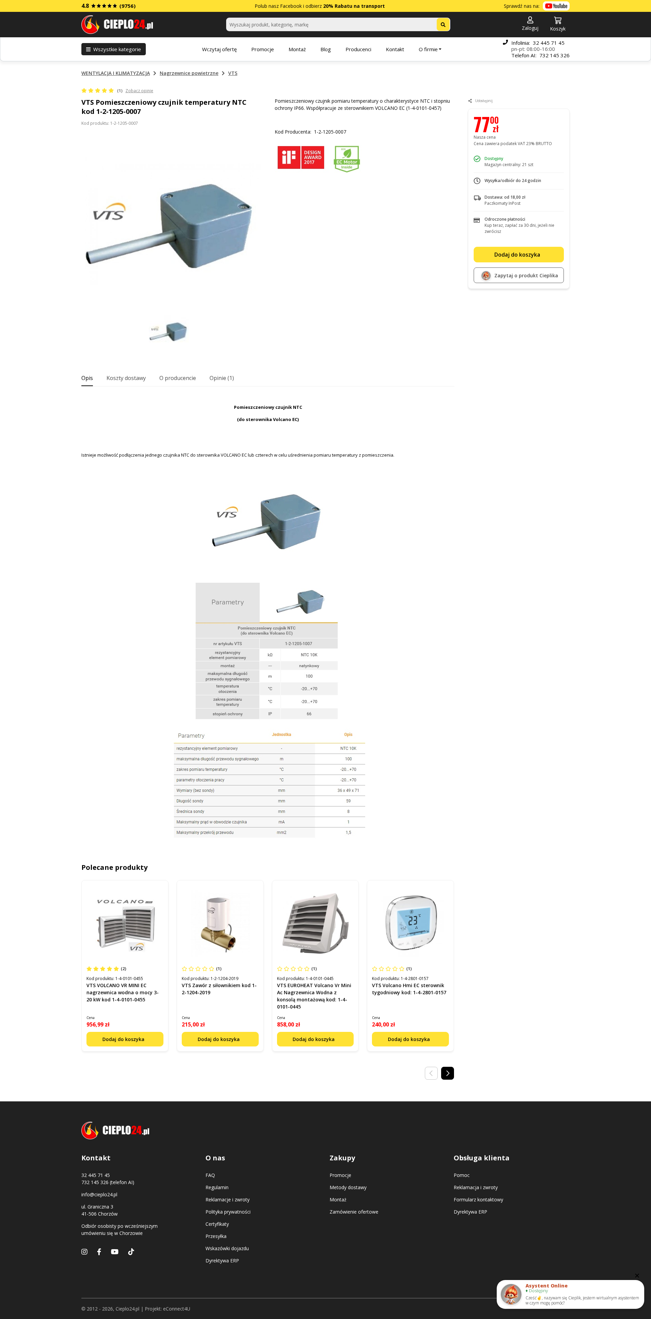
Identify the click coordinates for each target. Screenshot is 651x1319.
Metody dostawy (348, 1187)
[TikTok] (131, 1251)
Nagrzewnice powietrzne (189, 73)
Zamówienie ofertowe (354, 1211)
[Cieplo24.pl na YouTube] (556, 6)
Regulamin (217, 1187)
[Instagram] (84, 1251)
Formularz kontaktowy (478, 1199)
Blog (325, 49)
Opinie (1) (222, 378)
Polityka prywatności (228, 1211)
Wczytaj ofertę (219, 49)
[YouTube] (115, 1251)
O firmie (428, 49)
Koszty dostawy (126, 378)
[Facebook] (99, 1251)
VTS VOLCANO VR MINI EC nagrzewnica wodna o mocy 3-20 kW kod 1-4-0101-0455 (122, 992)
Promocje (262, 49)
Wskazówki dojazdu (227, 1248)
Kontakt (395, 49)
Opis (87, 378)
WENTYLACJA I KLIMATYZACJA (115, 73)
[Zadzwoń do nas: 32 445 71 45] (505, 49)
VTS (232, 73)
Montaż (297, 49)
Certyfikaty (217, 1224)
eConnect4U (176, 1308)
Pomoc (462, 1175)
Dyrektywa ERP (222, 1260)
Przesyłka (215, 1236)
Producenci (358, 49)
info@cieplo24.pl (99, 1194)
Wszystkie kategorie (117, 49)
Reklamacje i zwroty (227, 1199)
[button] (530, 24)
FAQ (210, 1175)
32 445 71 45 (549, 42)
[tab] (87, 378)
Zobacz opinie (139, 91)
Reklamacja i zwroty (476, 1187)
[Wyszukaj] (443, 24)
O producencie (177, 378)
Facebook (291, 6)
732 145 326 (554, 55)
